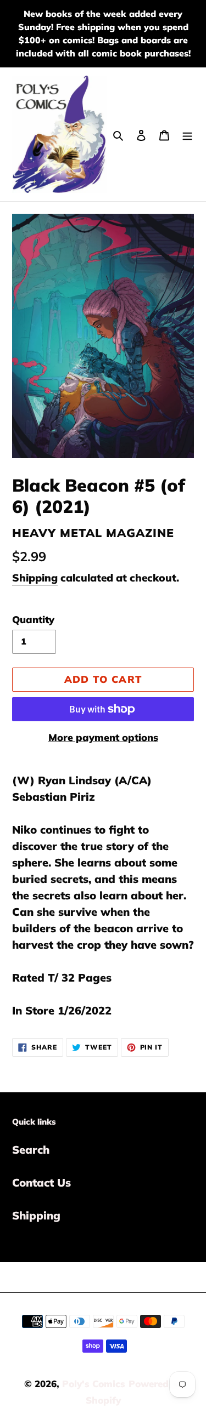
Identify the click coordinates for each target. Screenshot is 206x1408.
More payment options (103, 737)
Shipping (35, 577)
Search (30, 1149)
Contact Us (41, 1182)
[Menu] (187, 134)
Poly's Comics (93, 1383)
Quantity (33, 619)
